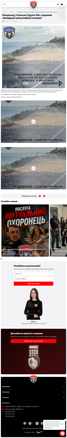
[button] (1, 258)
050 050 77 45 (10, 414)
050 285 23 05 (10, 416)
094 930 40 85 (10, 411)
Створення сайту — (30, 432)
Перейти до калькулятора (33, 341)
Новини (12, 12)
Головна (4, 12)
